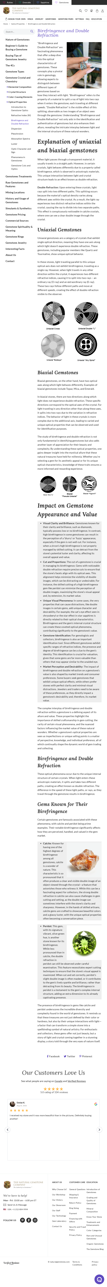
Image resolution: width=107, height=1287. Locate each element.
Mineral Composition (92, 1210)
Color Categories (94, 1230)
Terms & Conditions (77, 1263)
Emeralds (27, 2)
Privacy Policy (75, 1235)
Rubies (10, 2)
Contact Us (57, 1226)
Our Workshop (58, 1194)
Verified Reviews (77, 1081)
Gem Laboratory (59, 1221)
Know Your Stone (94, 1217)
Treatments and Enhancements (93, 1223)
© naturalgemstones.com (59, 1262)
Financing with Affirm (75, 1220)
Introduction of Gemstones (93, 1190)
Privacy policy (95, 1263)
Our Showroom (59, 1205)
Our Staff (56, 1210)
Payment (73, 1213)
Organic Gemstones (95, 1244)
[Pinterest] (22, 1220)
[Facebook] (29, 1220)
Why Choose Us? (59, 1189)
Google (58, 1081)
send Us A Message (17, 1204)
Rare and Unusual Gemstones (94, 1237)
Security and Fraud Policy (77, 1228)
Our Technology (59, 1216)
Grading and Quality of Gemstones (92, 1200)
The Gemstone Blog (95, 1249)
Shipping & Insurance (74, 1196)
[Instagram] (35, 1220)
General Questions (77, 1189)
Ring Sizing (74, 1208)
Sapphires (45, 2)
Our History (57, 1200)
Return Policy (75, 1203)
